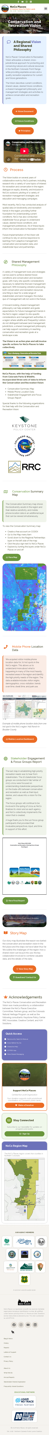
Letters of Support (10, 1352)
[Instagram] (26, 2)
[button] (46, 9)
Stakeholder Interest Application (15, 1382)
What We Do (8, 1373)
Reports (6, 1348)
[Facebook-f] (18, 2)
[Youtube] (22, 2)
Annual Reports (9, 1377)
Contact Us (7, 1357)
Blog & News (8, 1338)
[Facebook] (14, 1325)
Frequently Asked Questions (13, 1386)
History (6, 1343)
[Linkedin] (31, 2)
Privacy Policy (8, 1361)
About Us (7, 1368)
